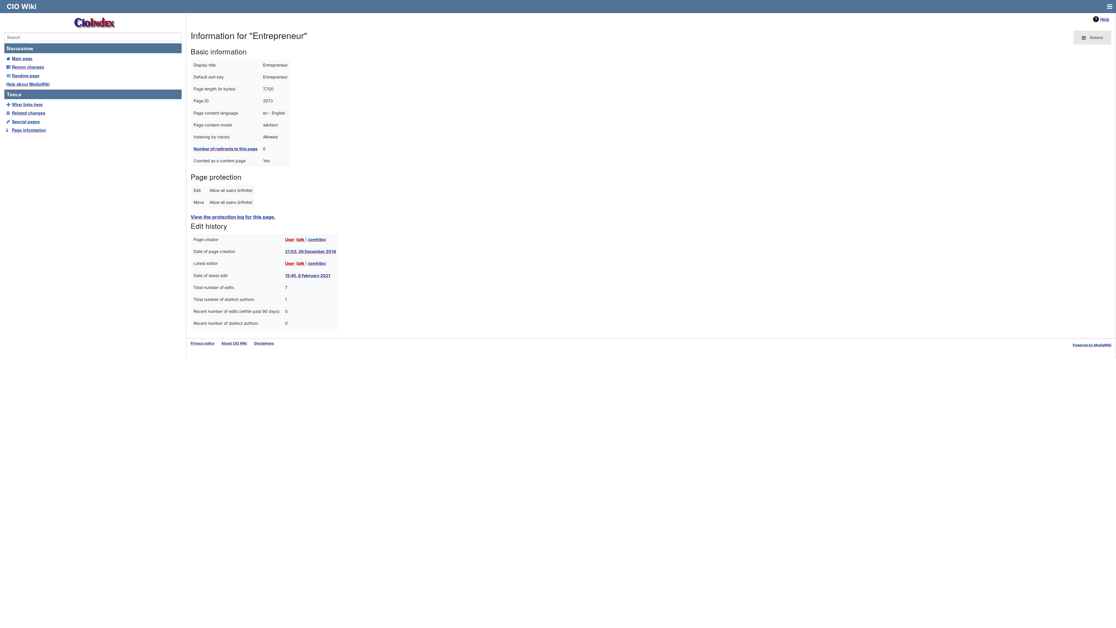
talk (300, 239)
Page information (29, 130)
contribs (316, 239)
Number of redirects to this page (225, 148)
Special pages (26, 121)
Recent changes (28, 67)
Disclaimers (264, 343)
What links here (27, 104)
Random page (26, 75)
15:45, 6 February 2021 (307, 275)
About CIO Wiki (234, 343)
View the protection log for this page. (233, 217)
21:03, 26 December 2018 (310, 251)
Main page (22, 58)
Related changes (28, 113)
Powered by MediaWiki (1092, 345)
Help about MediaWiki (28, 84)
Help (1104, 19)
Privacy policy (202, 343)
